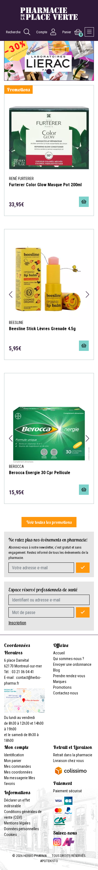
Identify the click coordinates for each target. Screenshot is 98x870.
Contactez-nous (65, 693)
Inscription (17, 622)
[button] (34, 71)
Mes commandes (17, 766)
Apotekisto (49, 861)
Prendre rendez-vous (69, 676)
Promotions (62, 687)
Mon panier (12, 760)
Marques (59, 681)
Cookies (10, 834)
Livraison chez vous (68, 760)
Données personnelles (21, 829)
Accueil (59, 653)
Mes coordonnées (18, 772)
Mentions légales (17, 823)
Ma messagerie (16, 778)
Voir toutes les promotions (49, 522)
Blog (56, 670)
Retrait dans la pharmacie (72, 755)
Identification (14, 755)
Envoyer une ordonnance (72, 664)
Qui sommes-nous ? (68, 659)
